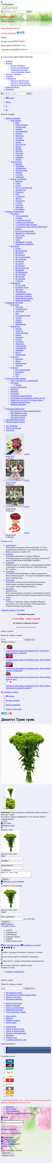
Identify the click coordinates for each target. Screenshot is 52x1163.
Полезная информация (15, 409)
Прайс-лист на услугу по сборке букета (27, 400)
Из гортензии (21, 259)
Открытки (15, 394)
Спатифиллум (21, 309)
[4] (9, 948)
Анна (8, 599)
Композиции (20, 324)
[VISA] (10, 1062)
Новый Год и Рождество (25, 233)
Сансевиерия (20, 346)
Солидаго (19, 205)
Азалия (18, 318)
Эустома (18, 138)
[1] (2, 948)
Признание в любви (23, 242)
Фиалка (18, 329)
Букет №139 (11, 535)
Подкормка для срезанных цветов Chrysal (28, 398)
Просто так (20, 235)
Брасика (18, 164)
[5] (11, 948)
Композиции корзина (24, 298)
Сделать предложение (24, 222)
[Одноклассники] (8, 713)
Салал (17, 183)
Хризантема (20, 355)
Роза (17, 313)
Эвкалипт (19, 207)
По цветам (15, 246)
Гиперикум (20, 201)
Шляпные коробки (23, 300)
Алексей (9, 554)
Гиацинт (18, 133)
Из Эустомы (20, 274)
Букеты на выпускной (24, 231)
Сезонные (15, 357)
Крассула (19, 331)
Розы (17, 123)
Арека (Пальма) (21, 333)
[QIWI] (10, 1077)
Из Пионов (20, 266)
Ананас (18, 320)
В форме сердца (21, 287)
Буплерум (19, 192)
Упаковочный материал (20, 402)
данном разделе (7, 819)
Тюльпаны (19, 140)
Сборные (19, 281)
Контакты (10, 89)
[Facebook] (6, 1050)
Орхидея (19, 307)
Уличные (14, 368)
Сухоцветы (20, 196)
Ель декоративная (22, 370)
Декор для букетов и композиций (24, 381)
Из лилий (19, 264)
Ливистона (19, 344)
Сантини (19, 155)
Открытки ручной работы (21, 396)
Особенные (15, 283)
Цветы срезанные (18, 65)
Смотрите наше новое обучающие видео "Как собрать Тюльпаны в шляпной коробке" (28, 687)
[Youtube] (6, 1052)
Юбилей (18, 238)
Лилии (18, 142)
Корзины (14, 391)
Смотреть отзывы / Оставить (13, 610)
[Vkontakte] (7, 1048)
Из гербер (19, 253)
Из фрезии (19, 270)
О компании (11, 78)
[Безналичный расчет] (10, 1094)
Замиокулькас (21, 363)
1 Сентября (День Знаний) (26, 224)
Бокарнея (19, 337)
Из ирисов (19, 261)
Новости (9, 76)
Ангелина (10, 589)
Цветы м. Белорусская (20, 81)
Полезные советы (18, 417)
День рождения (21, 216)
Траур (17, 240)
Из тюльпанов (21, 251)
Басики (18, 385)
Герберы (18, 129)
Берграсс (19, 181)
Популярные (16, 120)
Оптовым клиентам (19, 415)
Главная (9, 61)
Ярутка (18, 198)
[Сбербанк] (10, 1085)
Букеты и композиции (20, 68)
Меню (8, 102)
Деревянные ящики (23, 294)
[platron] (10, 1096)
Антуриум (19, 311)
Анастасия (10, 571)
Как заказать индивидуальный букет (26, 411)
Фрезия (18, 149)
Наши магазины (12, 87)
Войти (4, 1127)
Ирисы (18, 146)
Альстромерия (21, 131)
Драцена (18, 365)
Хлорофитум (20, 348)
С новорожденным (23, 220)
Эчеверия (19, 350)
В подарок (15, 305)
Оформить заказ (8, 1155)
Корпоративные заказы (15, 422)
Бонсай (18, 339)
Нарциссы (19, 136)
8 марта (18, 229)
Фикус (18, 361)
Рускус (18, 185)
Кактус (18, 352)
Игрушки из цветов (23, 296)
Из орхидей (20, 255)
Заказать (5, 879)
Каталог (9, 63)
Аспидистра (20, 190)
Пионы (18, 159)
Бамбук (18, 335)
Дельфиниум (20, 168)
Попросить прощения (24, 244)
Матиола (19, 151)
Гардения (19, 342)
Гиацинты (19, 372)
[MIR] (10, 1069)
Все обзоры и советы (9, 692)
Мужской (19, 290)
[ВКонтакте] (2, 713)
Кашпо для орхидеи (19, 387)
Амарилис (19, 177)
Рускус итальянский (23, 188)
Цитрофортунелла (22, 316)
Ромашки (19, 157)
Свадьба (18, 218)
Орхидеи (19, 175)
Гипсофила (19, 209)
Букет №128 (11, 509)
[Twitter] (5, 713)
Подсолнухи (20, 144)
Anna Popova (11, 545)
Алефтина (10, 563)
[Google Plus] (10, 713)
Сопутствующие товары (21, 72)
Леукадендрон (21, 170)
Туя (16, 376)
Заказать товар (9, 825)
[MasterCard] (10, 1066)
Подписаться (29, 640)
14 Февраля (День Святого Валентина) (31, 227)
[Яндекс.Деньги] (10, 1073)
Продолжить (6, 1153)
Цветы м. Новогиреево (20, 83)
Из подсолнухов (22, 268)
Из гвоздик (20, 277)
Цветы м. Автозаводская (21, 85)
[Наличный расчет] (10, 1090)
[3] (7, 948)
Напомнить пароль (9, 1129)
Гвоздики (19, 153)
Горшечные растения (19, 70)
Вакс (17, 194)
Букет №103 (11, 482)
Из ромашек (20, 279)
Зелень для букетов (18, 179)
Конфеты (14, 389)
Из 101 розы (20, 285)
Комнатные (15, 326)
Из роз (18, 248)
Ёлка (17, 374)
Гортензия (19, 166)
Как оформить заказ (19, 413)
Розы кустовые (21, 125)
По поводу (15, 214)
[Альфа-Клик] (10, 1081)
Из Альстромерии (22, 257)
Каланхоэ (19, 359)
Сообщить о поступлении (13, 881)
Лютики (18, 172)
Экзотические (16, 162)
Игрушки (14, 383)
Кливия (18, 322)
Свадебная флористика (15, 420)
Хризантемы (20, 127)
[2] (4, 948)
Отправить (6, 922)
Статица (18, 203)
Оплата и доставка (13, 74)
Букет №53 (10, 456)
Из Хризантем (21, 272)
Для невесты (20, 292)
